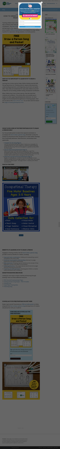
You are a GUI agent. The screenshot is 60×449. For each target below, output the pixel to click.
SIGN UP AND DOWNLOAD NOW (30, 26)
